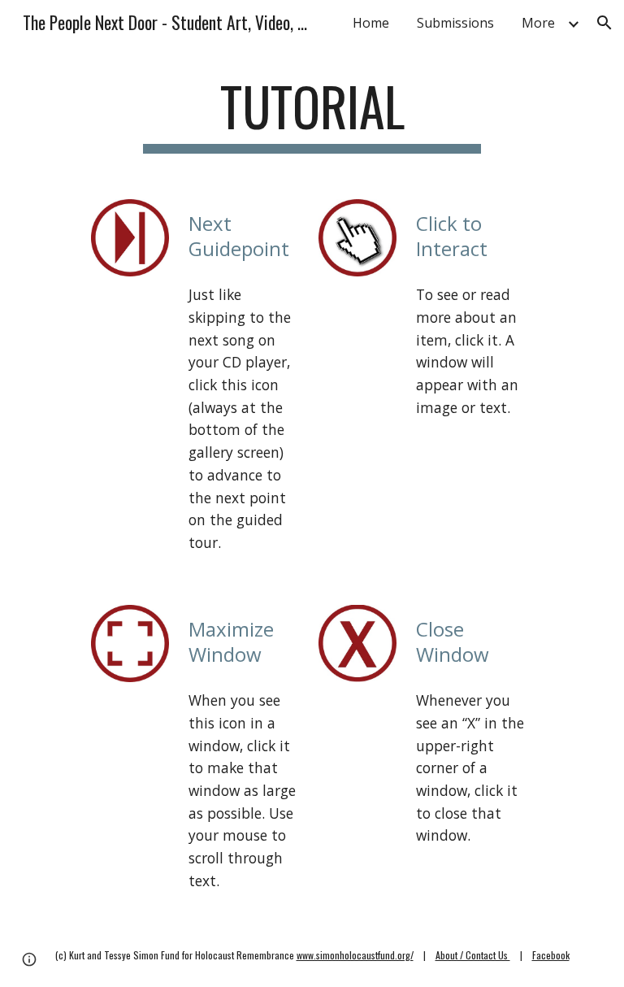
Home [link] (371, 23)
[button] (604, 22)
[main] (311, 114)
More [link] (538, 23)
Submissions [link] (455, 23)
